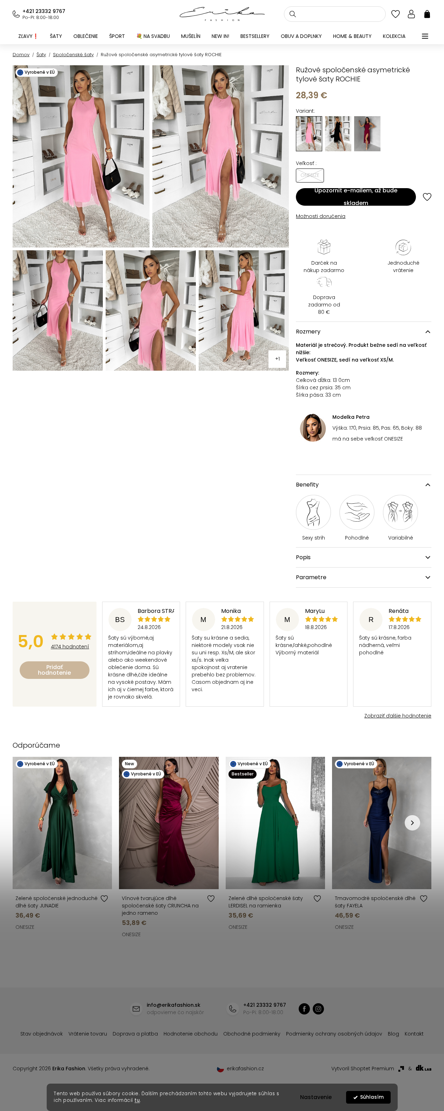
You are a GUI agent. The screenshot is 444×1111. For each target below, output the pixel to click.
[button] (412, 823)
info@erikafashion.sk (173, 1005)
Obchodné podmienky (251, 1033)
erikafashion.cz (318, 1008)
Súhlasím (371, 1097)
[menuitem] (28, 36)
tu (137, 1100)
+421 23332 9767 (43, 11)
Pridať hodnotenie (54, 670)
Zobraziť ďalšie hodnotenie (397, 715)
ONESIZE (24, 927)
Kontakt (414, 1033)
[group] (338, 133)
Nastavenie (316, 1097)
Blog (393, 1033)
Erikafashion (304, 1008)
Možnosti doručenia (320, 216)
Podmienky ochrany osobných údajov (334, 1033)
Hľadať (293, 14)
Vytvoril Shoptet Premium (362, 1068)
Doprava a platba (135, 1033)
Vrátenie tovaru (87, 1033)
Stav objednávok (41, 1033)
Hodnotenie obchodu (191, 1033)
